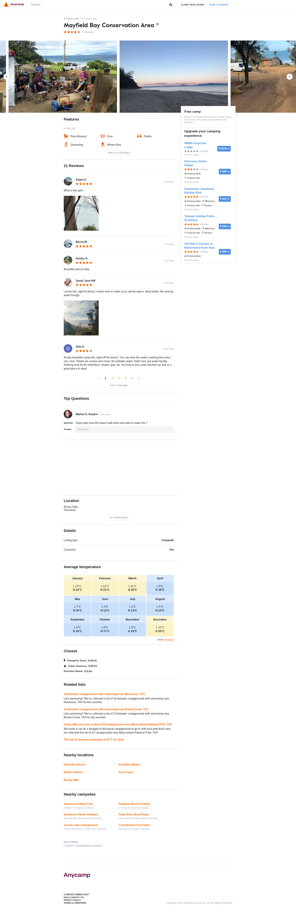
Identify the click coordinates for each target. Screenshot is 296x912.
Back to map (73, 18)
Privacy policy (72, 900)
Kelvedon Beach (74, 764)
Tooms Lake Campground (81, 825)
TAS (82, 18)
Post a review (118, 385)
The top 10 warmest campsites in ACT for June (94, 739)
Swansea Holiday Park (78, 803)
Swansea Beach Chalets (134, 803)
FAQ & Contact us (74, 897)
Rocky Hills (71, 780)
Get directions (118, 518)
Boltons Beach (73, 772)
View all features (119, 153)
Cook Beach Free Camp (134, 825)
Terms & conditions (75, 903)
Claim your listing (192, 5)
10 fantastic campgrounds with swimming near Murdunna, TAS (104, 694)
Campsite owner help (76, 894)
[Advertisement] (118, 467)
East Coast (91, 18)
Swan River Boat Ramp (134, 814)
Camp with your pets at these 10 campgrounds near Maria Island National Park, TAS (118, 724)
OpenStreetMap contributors (89, 845)
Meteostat (169, 639)
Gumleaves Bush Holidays (81, 814)
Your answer (83, 429)
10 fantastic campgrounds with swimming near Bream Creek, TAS (106, 709)
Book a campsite (219, 5)
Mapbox (69, 845)
